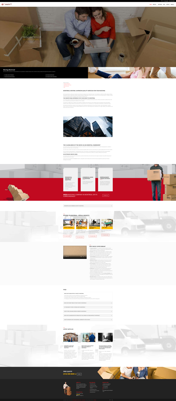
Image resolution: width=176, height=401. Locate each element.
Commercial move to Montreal (88, 177)
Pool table (104, 227)
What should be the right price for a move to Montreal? (88, 346)
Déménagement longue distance (105, 177)
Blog (164, 4)
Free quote (166, 1)
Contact (168, 4)
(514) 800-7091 (105, 387)
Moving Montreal (92, 392)
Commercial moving (93, 385)
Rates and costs (66, 86)
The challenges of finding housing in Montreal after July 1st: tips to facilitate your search (105, 347)
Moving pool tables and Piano (94, 390)
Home (151, 4)
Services (154, 4)
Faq (64, 87)
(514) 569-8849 (172, 1)
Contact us (105, 195)
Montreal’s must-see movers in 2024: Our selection (69, 346)
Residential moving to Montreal (68, 178)
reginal (83, 350)
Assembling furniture (93, 389)
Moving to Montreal (67, 83)
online (79, 374)
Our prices (160, 4)
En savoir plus (67, 236)
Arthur (66, 350)
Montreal (73, 350)
